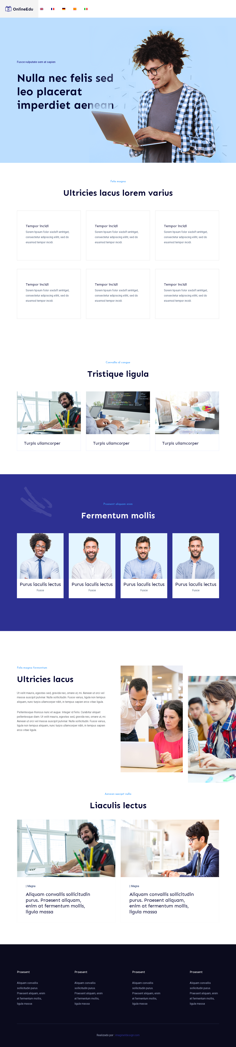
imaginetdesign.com (127, 1035)
